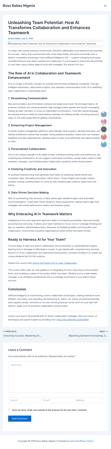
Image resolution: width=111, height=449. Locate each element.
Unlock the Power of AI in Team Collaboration (55, 263)
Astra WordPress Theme (81, 441)
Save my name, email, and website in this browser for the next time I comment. (49, 410)
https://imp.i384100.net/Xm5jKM (73, 319)
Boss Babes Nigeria (19, 5)
